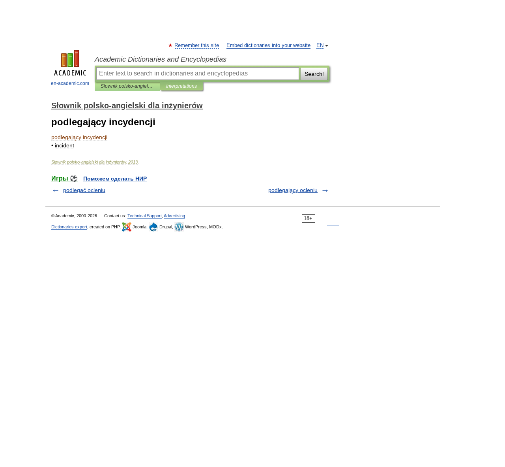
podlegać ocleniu (84, 190)
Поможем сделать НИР (115, 178)
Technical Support (144, 215)
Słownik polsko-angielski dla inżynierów (127, 86)
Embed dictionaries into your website (268, 45)
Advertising (174, 215)
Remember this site (197, 45)
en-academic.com (70, 83)
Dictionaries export (69, 226)
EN (320, 45)
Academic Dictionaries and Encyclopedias (160, 59)
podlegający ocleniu (293, 190)
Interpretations (181, 86)
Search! (314, 74)
